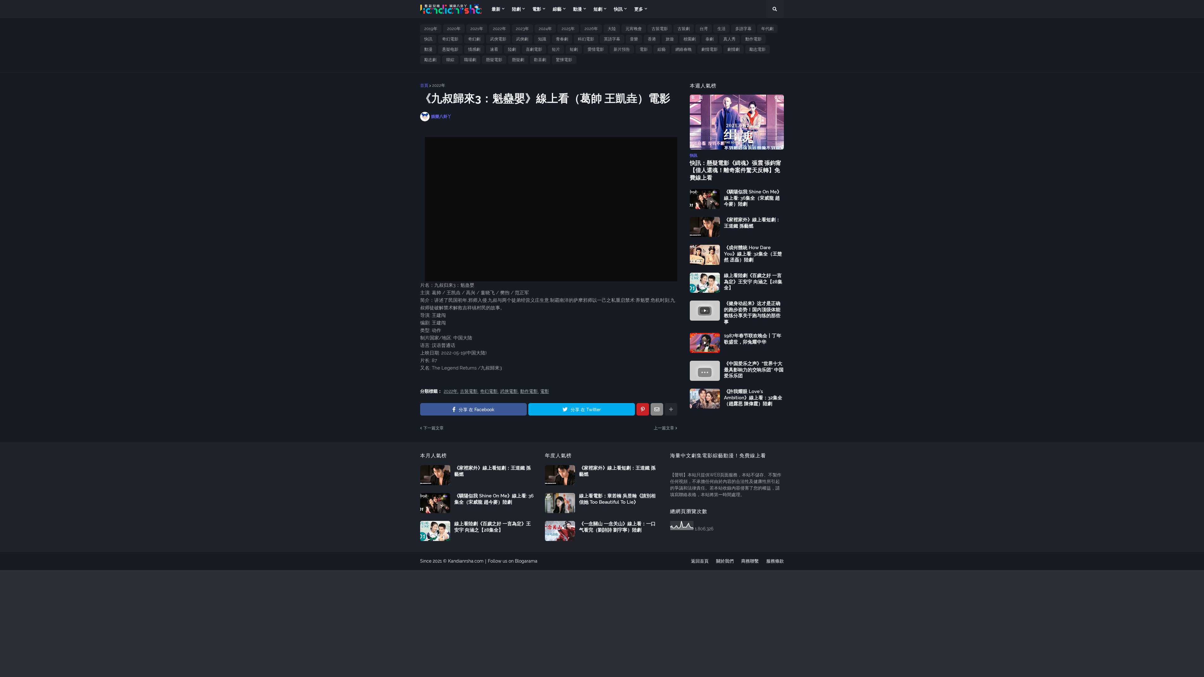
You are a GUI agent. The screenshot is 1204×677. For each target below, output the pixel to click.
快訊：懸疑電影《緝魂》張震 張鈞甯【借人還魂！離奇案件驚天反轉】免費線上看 (735, 170)
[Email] (657, 409)
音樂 (634, 39)
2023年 (522, 28)
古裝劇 (684, 28)
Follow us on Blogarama (512, 561)
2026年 (591, 28)
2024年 (545, 28)
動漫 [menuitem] (577, 9)
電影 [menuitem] (536, 9)
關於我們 (725, 561)
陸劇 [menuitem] (516, 9)
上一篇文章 (664, 428)
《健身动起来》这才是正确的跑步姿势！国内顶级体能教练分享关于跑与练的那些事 (752, 313)
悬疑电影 (450, 49)
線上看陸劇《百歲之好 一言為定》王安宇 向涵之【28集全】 (753, 282)
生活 (721, 28)
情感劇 (474, 49)
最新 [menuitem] (496, 9)
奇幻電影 (450, 39)
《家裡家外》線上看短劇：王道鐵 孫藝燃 (752, 223)
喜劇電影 (534, 49)
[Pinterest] (642, 409)
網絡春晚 (683, 49)
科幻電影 (586, 39)
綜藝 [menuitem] (557, 9)
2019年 (430, 28)
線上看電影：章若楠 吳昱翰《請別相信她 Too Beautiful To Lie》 (617, 499)
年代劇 (767, 28)
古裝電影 (660, 28)
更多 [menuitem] (638, 9)
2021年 (476, 28)
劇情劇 (733, 49)
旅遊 (670, 39)
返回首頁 (700, 561)
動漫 (428, 49)
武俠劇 (522, 39)
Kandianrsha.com (465, 561)
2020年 (454, 28)
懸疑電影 (494, 59)
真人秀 (729, 39)
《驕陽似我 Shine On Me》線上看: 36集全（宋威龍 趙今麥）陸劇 (753, 198)
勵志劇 (430, 59)
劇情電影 (709, 49)
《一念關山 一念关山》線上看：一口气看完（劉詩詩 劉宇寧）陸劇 (617, 527)
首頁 (424, 85)
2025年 (568, 28)
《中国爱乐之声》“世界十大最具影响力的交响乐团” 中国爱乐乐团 (754, 370)
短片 (556, 49)
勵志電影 (757, 49)
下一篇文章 (433, 428)
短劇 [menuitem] (598, 9)
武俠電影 (498, 39)
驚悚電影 (564, 59)
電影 (644, 49)
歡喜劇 (540, 59)
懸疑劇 (518, 59)
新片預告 (622, 49)
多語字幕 (743, 28)
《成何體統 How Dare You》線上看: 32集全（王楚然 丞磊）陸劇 (753, 254)
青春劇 (562, 39)
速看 (494, 49)
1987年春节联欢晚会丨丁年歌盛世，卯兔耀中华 (752, 339)
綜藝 (661, 49)
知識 (542, 39)
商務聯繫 (750, 561)
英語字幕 (612, 39)
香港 (652, 39)
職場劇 (470, 59)
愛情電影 (596, 49)
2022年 (499, 28)
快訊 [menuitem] (618, 9)
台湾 (704, 28)
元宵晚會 (634, 28)
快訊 (428, 39)
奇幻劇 (474, 39)
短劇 (574, 49)
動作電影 (753, 39)
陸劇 (512, 49)
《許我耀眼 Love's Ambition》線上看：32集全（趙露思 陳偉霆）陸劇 (753, 398)
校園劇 (690, 39)
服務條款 (775, 561)
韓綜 (450, 59)
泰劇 (709, 39)
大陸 (612, 28)
